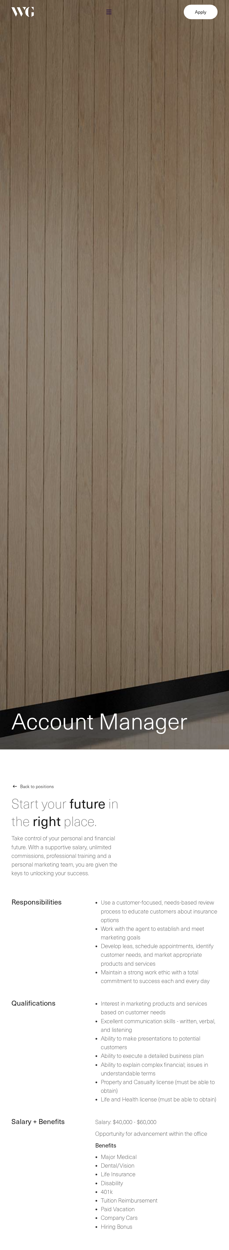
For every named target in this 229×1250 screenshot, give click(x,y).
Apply (200, 12)
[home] (22, 12)
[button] (109, 12)
